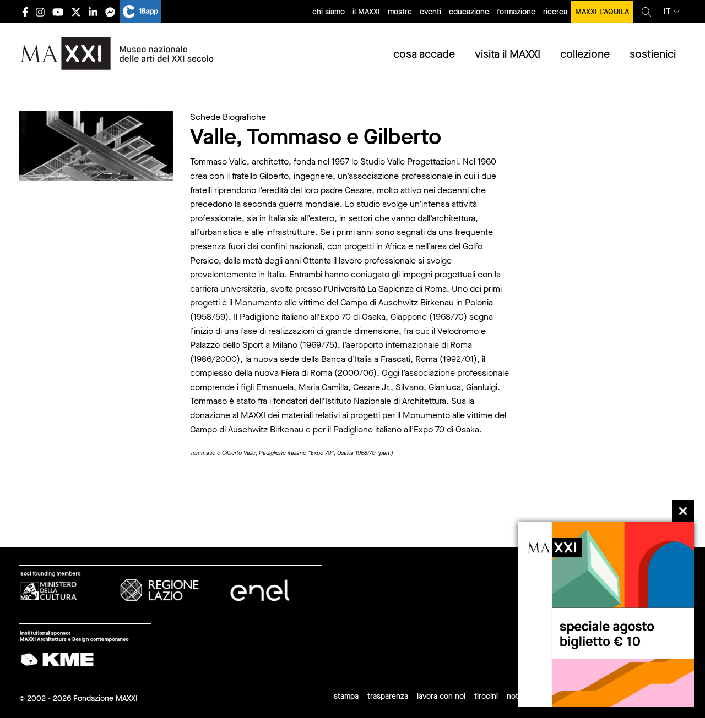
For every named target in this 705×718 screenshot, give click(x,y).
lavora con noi (441, 696)
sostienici (653, 54)
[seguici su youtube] (58, 12)
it (667, 11)
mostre (400, 12)
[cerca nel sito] (646, 11)
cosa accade (424, 54)
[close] (683, 511)
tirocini (486, 696)
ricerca (555, 12)
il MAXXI (366, 12)
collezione (585, 54)
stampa (346, 696)
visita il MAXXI (507, 54)
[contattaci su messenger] (110, 12)
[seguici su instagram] (40, 12)
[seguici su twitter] (76, 12)
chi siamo (328, 12)
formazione (516, 12)
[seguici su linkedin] (93, 12)
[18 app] (140, 11)
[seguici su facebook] (25, 12)
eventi (430, 12)
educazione (469, 12)
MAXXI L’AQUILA (602, 12)
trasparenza (387, 696)
